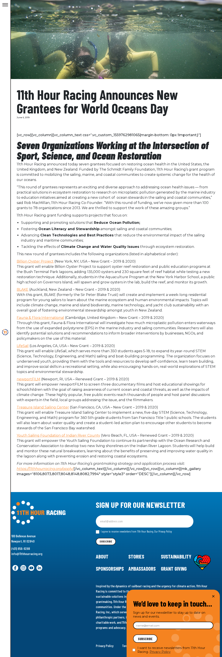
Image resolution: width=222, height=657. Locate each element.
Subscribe (106, 541)
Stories (136, 556)
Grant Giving (174, 568)
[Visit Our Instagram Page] (23, 568)
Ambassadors (142, 568)
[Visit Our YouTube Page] (31, 568)
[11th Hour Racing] (5, 332)
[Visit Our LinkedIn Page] (39, 568)
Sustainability (176, 556)
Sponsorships (110, 568)
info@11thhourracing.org (26, 554)
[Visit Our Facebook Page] (15, 568)
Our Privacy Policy (163, 531)
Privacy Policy (104, 646)
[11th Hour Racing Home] (43, 513)
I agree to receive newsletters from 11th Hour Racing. (136, 531)
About (102, 556)
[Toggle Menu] (5, 5)
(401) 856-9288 (20, 548)
